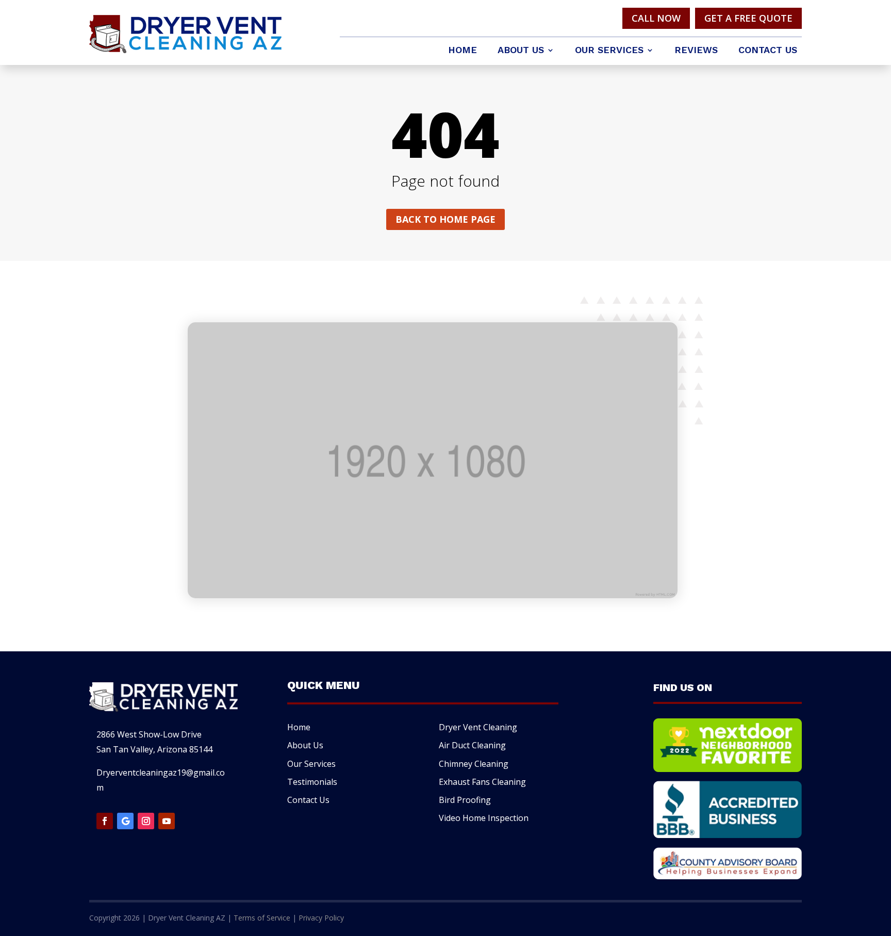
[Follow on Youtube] (166, 821)
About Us (521, 50)
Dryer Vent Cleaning (478, 727)
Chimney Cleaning (473, 763)
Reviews (696, 50)
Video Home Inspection (484, 818)
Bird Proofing (465, 800)
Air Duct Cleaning (472, 745)
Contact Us (767, 50)
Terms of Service (262, 918)
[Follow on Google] (125, 821)
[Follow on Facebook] (104, 821)
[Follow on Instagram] (146, 821)
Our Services (609, 50)
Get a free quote (748, 18)
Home (462, 50)
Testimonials (312, 781)
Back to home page (445, 219)
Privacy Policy (321, 918)
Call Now (656, 18)
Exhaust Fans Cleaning (482, 781)
